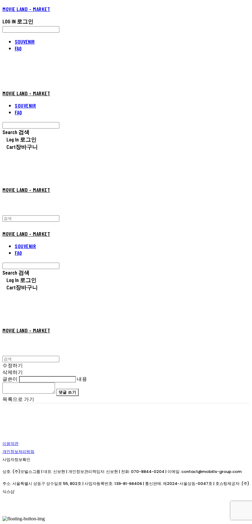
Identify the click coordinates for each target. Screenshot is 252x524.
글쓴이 (10, 379)
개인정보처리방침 (18, 452)
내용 (82, 379)
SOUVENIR (25, 41)
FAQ (18, 48)
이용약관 (10, 444)
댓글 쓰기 (68, 392)
